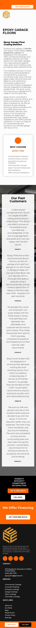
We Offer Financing (22, 2)
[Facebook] (5, 558)
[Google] (21, 558)
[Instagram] (10, 558)
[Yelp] (16, 558)
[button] (32, 14)
